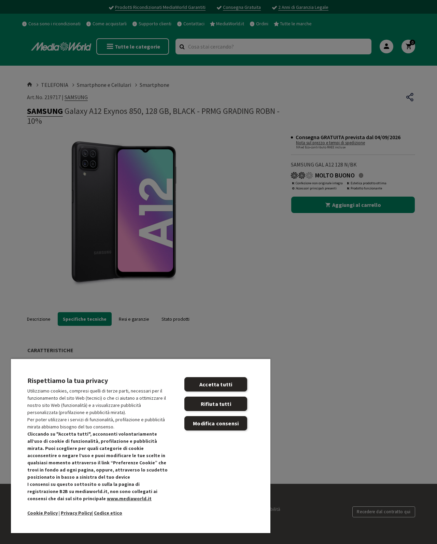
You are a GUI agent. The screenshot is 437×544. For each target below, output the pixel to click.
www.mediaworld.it (129, 498)
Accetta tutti (215, 384)
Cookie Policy (42, 513)
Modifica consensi (216, 423)
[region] (140, 445)
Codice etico (108, 513)
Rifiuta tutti (216, 403)
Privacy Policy (76, 513)
